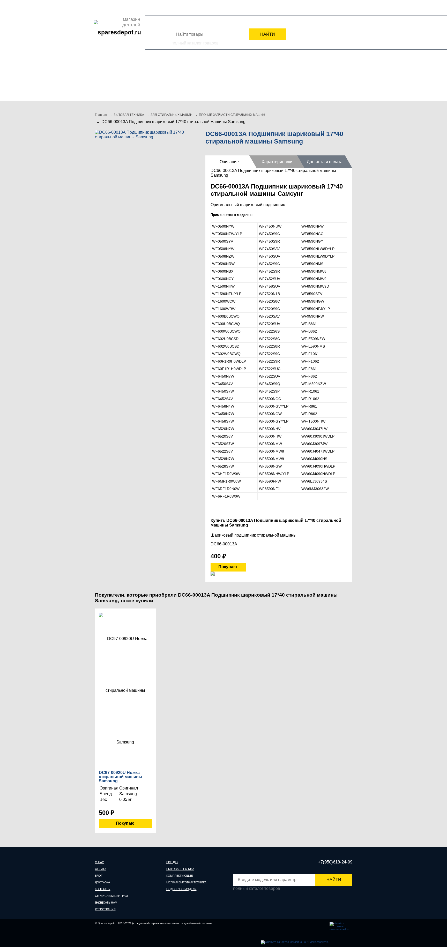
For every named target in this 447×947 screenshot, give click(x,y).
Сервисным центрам (244, 7)
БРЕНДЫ (107, 79)
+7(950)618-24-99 (294, 8)
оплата (100, 868)
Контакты (146, 7)
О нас (99, 7)
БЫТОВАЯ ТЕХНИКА (152, 79)
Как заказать (184, 7)
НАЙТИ (267, 34)
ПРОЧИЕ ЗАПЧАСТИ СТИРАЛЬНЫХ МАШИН (232, 115)
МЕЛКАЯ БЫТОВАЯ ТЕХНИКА (266, 79)
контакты (102, 889)
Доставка (128, 7)
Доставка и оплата (324, 162)
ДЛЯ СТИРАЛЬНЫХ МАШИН (171, 115)
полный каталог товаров (195, 43)
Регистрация (342, 8)
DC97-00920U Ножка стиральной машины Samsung (120, 777)
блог (98, 875)
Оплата (112, 7)
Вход (321, 8)
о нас (99, 862)
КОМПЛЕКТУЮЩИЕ (206, 79)
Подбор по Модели (329, 79)
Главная (101, 115)
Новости (164, 7)
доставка (102, 882)
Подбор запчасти (211, 7)
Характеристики (277, 162)
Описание (229, 162)
